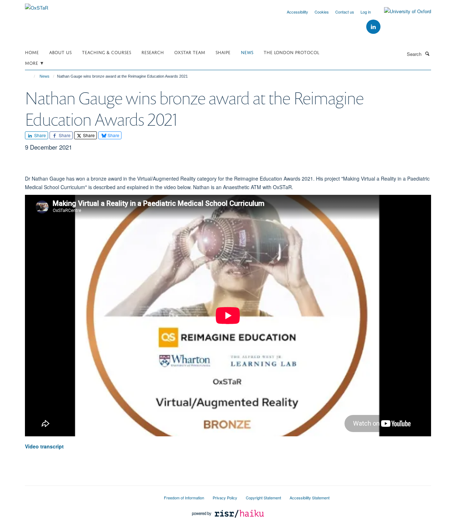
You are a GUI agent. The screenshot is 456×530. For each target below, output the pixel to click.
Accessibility (297, 12)
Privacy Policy (225, 497)
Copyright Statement (263, 497)
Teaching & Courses (106, 51)
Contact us (344, 12)
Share (39, 135)
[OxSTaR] (36, 5)
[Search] (427, 53)
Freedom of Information (184, 497)
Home (32, 51)
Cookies (322, 12)
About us (60, 51)
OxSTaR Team (189, 51)
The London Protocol (291, 51)
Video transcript (44, 446)
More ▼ (34, 62)
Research (152, 51)
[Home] (31, 76)
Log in (366, 12)
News (247, 51)
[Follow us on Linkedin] (373, 27)
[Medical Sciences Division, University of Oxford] (89, 495)
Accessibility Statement (310, 497)
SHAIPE (223, 51)
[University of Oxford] (402, 11)
